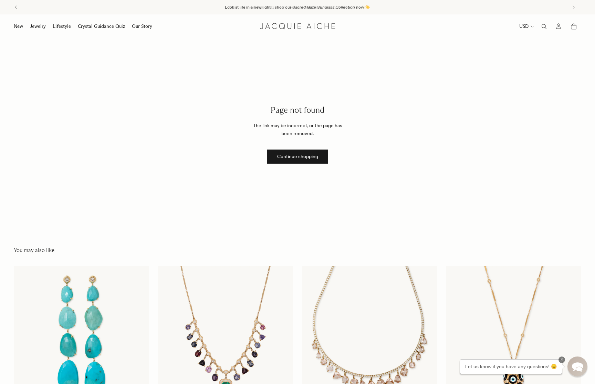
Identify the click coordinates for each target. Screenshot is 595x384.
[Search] (544, 26)
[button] (577, 366)
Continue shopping (297, 156)
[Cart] (573, 26)
